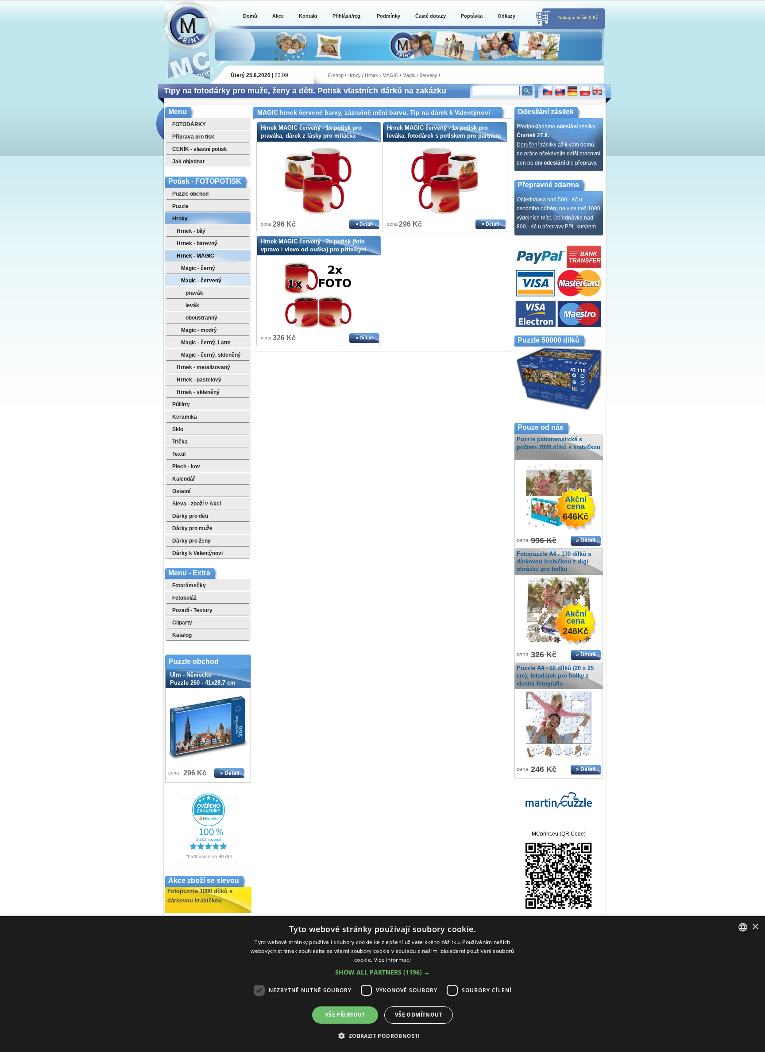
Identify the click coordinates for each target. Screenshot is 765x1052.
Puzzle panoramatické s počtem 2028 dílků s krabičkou (558, 443)
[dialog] (382, 984)
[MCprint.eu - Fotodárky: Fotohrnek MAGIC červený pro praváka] (318, 212)
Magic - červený (419, 75)
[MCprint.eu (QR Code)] (558, 907)
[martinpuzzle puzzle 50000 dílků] (558, 807)
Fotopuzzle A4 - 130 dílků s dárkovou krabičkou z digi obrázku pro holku (554, 561)
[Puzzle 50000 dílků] (558, 409)
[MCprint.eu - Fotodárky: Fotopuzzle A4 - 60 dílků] (558, 758)
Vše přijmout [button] (345, 1014)
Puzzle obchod (194, 661)
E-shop (336, 75)
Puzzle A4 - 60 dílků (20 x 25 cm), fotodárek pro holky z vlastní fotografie (555, 675)
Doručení (528, 145)
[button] (382, 972)
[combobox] (742, 927)
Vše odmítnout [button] (418, 1014)
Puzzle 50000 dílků (549, 340)
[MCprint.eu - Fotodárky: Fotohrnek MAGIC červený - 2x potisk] (318, 326)
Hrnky (354, 75)
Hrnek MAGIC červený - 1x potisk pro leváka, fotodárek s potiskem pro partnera (444, 131)
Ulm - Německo (203, 678)
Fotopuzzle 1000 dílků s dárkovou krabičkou (199, 895)
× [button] (755, 927)
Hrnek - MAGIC (381, 75)
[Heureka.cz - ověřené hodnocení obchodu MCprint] (208, 862)
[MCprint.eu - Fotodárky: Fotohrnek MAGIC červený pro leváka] (444, 212)
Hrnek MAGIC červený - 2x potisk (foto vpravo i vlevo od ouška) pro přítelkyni (314, 245)
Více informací (392, 959)
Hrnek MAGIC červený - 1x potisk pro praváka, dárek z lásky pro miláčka (311, 131)
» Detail (229, 773)
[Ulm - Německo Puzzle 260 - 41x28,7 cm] (208, 728)
